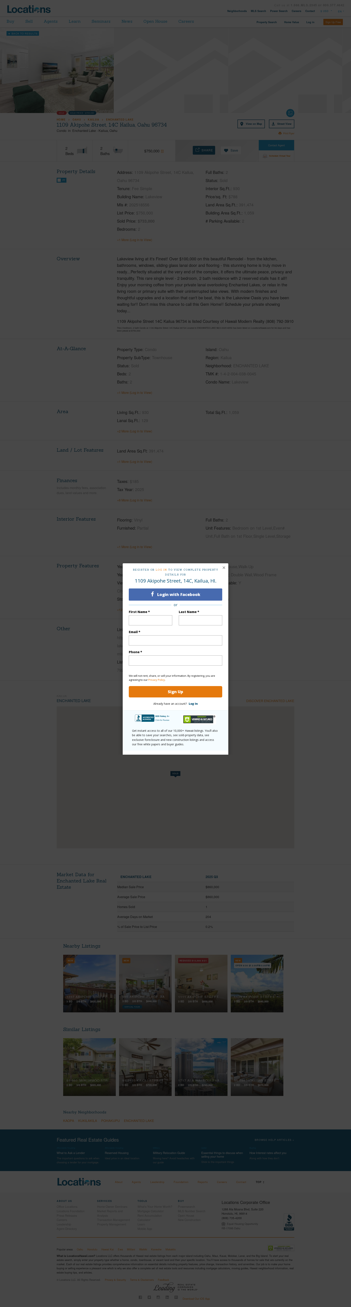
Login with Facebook (178, 594)
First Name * (139, 612)
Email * (134, 632)
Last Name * (189, 612)
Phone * (135, 652)
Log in (161, 569)
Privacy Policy (156, 680)
